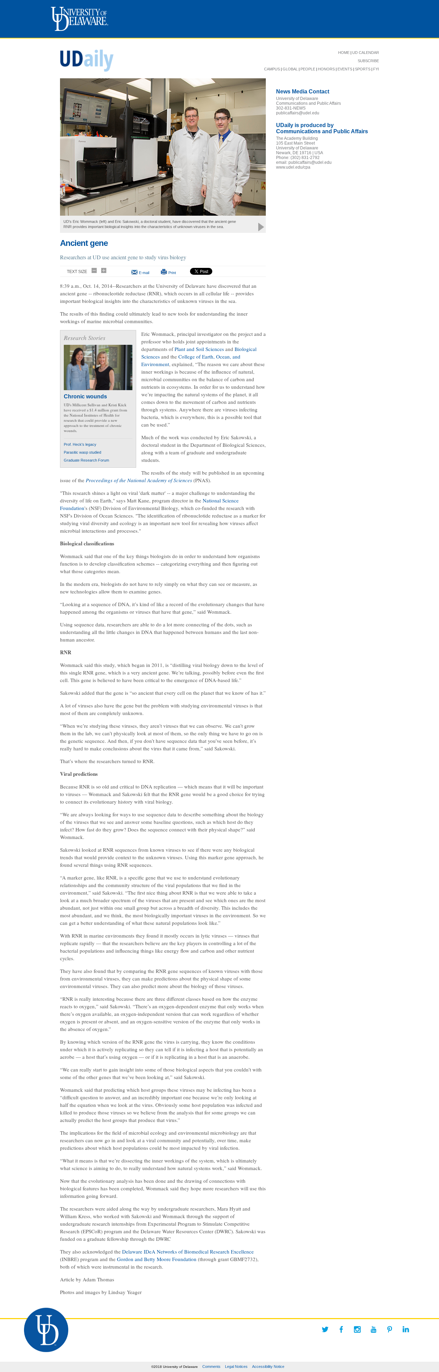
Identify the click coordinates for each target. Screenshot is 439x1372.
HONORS (326, 69)
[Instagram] (357, 1329)
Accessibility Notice (268, 1366)
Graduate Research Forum (86, 460)
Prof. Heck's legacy (80, 444)
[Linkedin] (405, 1329)
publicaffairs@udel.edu (297, 113)
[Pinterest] (389, 1329)
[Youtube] (373, 1329)
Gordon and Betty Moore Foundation (157, 1259)
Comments (211, 1366)
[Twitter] (325, 1329)
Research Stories (84, 337)
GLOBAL (290, 69)
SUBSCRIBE (368, 61)
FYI (376, 69)
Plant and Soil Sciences (199, 348)
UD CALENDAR (365, 52)
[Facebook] (341, 1329)
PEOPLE (307, 69)
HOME (343, 52)
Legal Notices (236, 1366)
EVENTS (344, 69)
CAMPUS (272, 69)
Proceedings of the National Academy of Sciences (139, 480)
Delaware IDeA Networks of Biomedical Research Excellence (188, 1251)
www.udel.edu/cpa (293, 167)
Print (172, 273)
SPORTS (362, 69)
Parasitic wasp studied (82, 452)
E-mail (144, 273)
